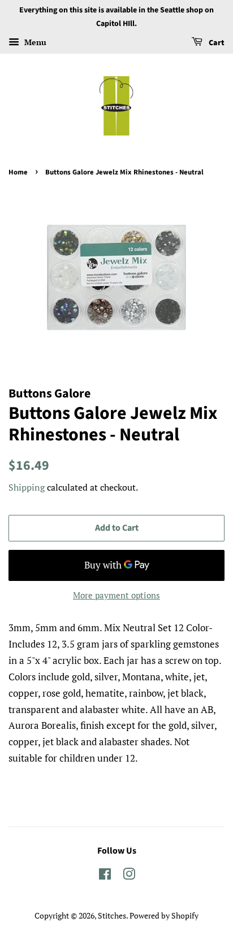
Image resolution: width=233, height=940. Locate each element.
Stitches (112, 915)
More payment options (116, 595)
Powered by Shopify (164, 915)
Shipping (26, 487)
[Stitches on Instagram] (129, 876)
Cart (216, 43)
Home (18, 172)
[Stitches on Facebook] (104, 876)
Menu (34, 42)
